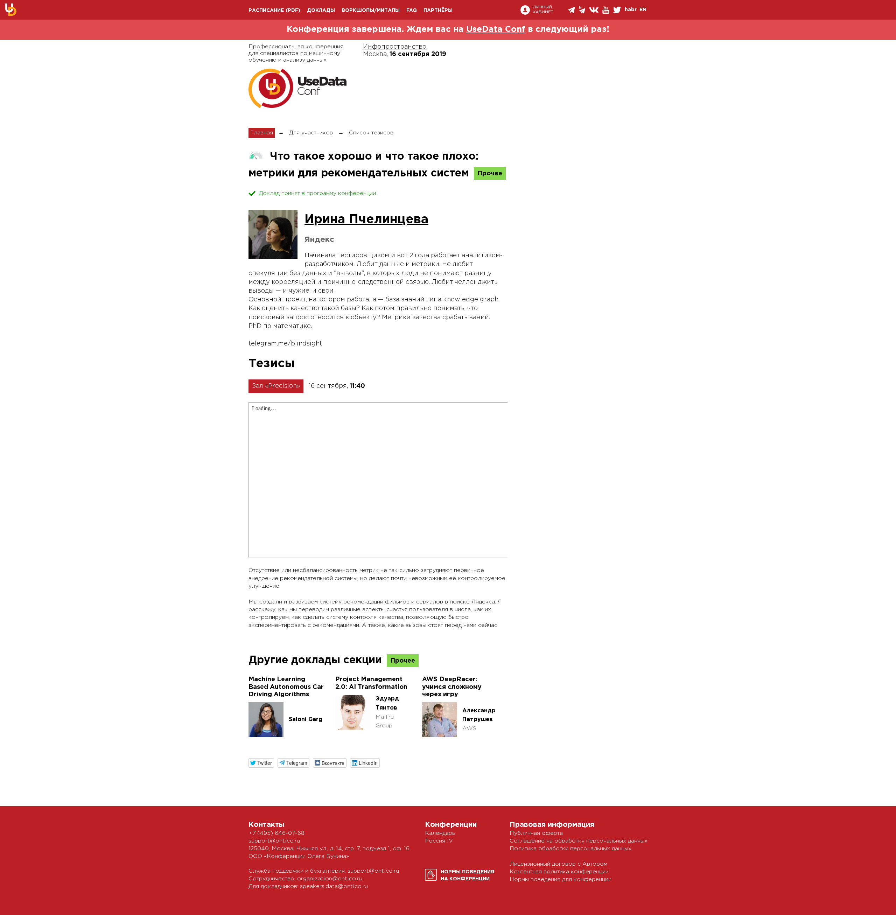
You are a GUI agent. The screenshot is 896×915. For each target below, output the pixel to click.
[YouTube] (606, 10)
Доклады (321, 10)
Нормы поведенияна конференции (467, 875)
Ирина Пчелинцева (366, 219)
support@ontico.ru (274, 841)
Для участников (311, 132)
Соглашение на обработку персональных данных (579, 841)
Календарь (440, 833)
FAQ (411, 10)
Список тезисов (371, 132)
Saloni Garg (305, 719)
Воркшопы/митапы (371, 10)
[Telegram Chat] (572, 10)
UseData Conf (495, 29)
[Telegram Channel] (582, 10)
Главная (261, 132)
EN (642, 10)
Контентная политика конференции (559, 871)
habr (631, 10)
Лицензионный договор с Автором (558, 864)
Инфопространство (394, 47)
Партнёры (438, 10)
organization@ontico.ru (329, 878)
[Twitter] (617, 10)
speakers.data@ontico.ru (334, 886)
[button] (261, 763)
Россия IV (439, 841)
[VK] (594, 10)
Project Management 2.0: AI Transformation (371, 683)
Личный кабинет (543, 9)
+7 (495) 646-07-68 (276, 833)
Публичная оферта (536, 833)
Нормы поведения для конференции (560, 879)
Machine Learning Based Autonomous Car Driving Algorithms (286, 687)
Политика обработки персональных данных (570, 848)
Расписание (266, 10)
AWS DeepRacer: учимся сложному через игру (452, 687)
